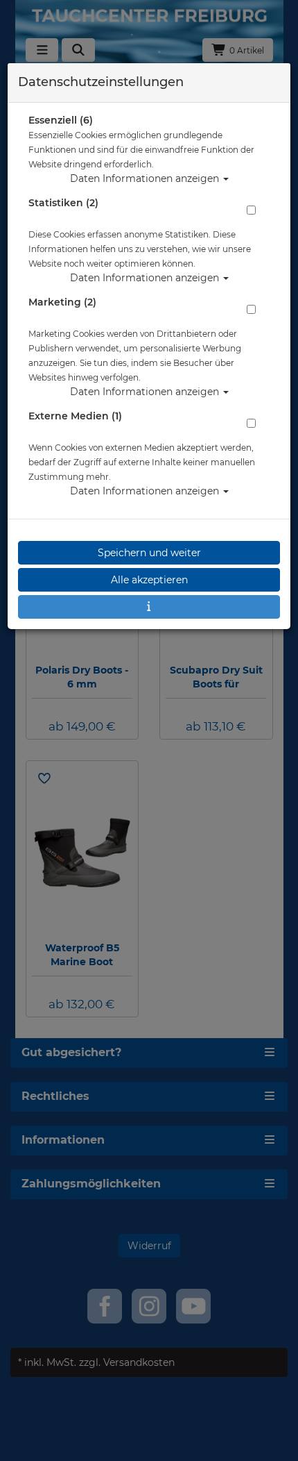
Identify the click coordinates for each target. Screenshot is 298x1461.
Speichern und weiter (149, 552)
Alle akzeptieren (149, 580)
